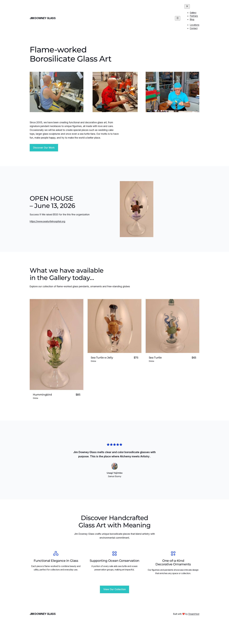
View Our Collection (114, 589)
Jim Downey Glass (43, 18)
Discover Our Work (44, 147)
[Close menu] (187, 6)
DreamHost (193, 614)
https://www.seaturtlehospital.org (47, 221)
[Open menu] (177, 18)
